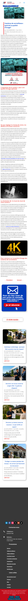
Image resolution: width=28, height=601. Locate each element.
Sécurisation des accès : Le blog (16, 352)
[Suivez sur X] (15, 523)
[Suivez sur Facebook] (9, 523)
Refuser (17, 596)
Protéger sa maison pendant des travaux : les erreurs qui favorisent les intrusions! (14, 464)
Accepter (12, 596)
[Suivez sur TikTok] (21, 523)
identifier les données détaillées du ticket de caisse (12, 158)
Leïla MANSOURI (10, 30)
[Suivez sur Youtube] (18, 523)
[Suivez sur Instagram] (12, 523)
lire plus (6, 361)
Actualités (7, 32)
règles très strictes (6, 169)
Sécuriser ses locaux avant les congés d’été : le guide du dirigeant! (14, 386)
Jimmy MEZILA (9, 429)
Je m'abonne (13, 304)
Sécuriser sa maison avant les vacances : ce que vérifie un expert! (14, 425)
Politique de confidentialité (14, 598)
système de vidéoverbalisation (12, 226)
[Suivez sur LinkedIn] (6, 523)
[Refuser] (26, 595)
